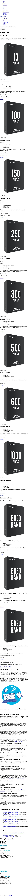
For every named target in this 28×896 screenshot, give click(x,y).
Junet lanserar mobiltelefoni (8, 836)
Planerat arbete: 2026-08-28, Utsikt (10, 819)
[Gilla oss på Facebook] (1, 843)
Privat (4, 1)
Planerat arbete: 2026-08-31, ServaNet (10, 821)
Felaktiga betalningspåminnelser (9, 826)
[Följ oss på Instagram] (5, 843)
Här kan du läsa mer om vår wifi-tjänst (16, 778)
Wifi (3, 20)
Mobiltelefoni (5, 22)
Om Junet (5, 14)
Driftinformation (6, 12)
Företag (4, 2)
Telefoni (4, 23)
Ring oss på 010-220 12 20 (5, 666)
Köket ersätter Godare (7, 835)
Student (4, 3)
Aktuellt (4, 13)
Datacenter (5, 5)
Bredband (5, 18)
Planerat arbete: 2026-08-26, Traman (10, 812)
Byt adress (3, 29)
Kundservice (5, 10)
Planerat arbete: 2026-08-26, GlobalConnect (12, 816)
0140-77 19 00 (7, 876)
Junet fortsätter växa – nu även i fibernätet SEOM (13, 832)
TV (3, 21)
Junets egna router (18, 741)
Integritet (10, 895)
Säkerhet (4, 24)
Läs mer (1, 99)
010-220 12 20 (7, 850)
